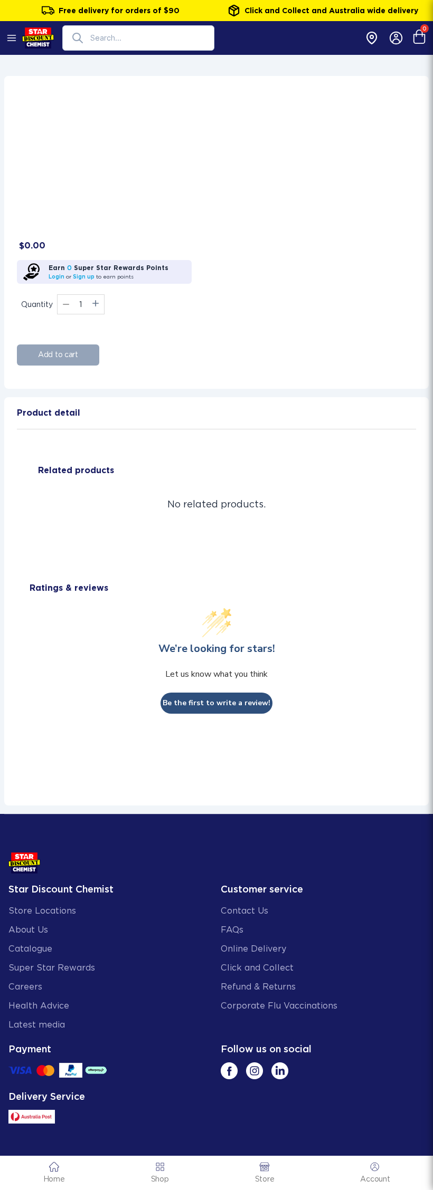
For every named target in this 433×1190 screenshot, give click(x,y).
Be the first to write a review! (216, 703)
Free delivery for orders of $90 (119, 10)
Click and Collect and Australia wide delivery (331, 10)
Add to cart (58, 354)
